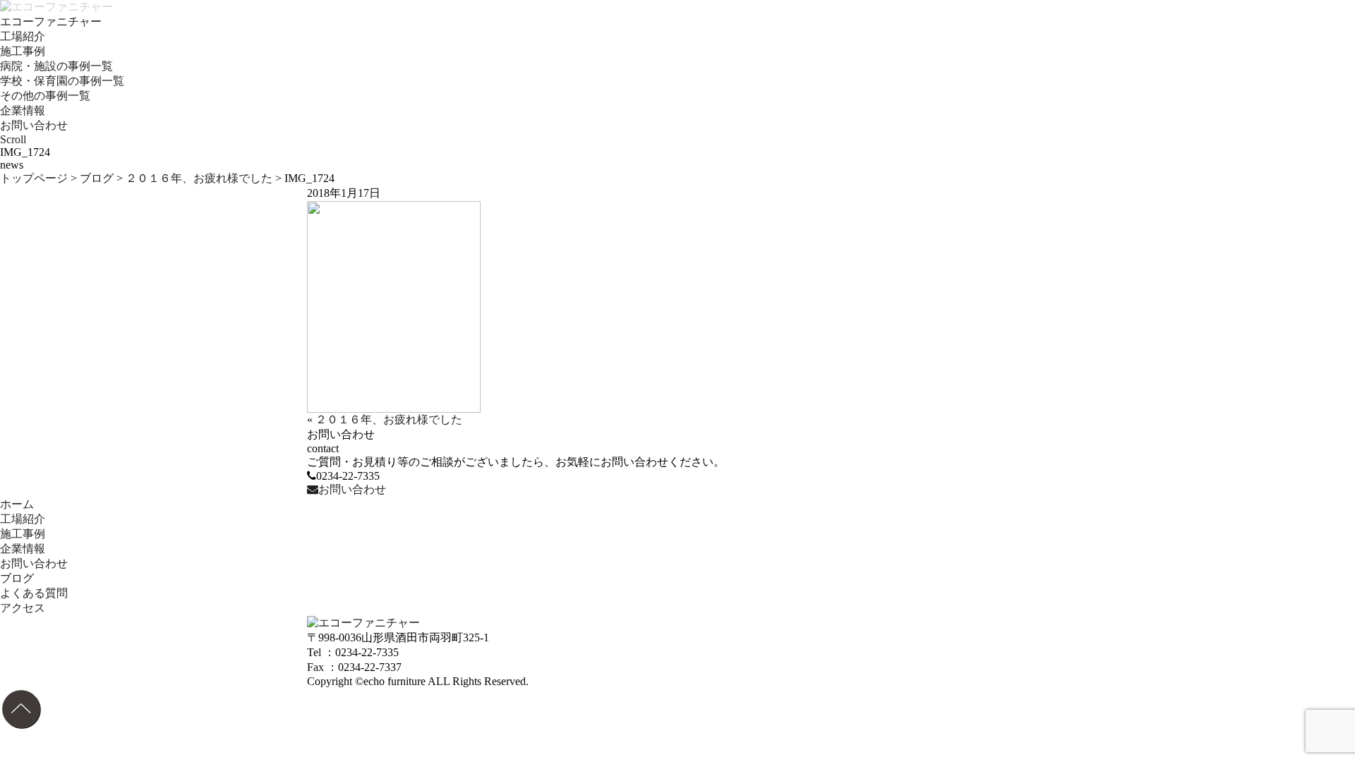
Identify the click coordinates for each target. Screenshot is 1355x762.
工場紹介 (22, 36)
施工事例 (22, 51)
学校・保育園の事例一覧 (62, 81)
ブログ (97, 178)
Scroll (13, 139)
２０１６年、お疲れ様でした (199, 178)
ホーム (17, 504)
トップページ (34, 178)
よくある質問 (34, 593)
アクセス (22, 608)
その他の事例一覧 (45, 96)
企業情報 (22, 110)
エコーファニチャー (51, 22)
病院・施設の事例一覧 (56, 66)
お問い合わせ (34, 125)
